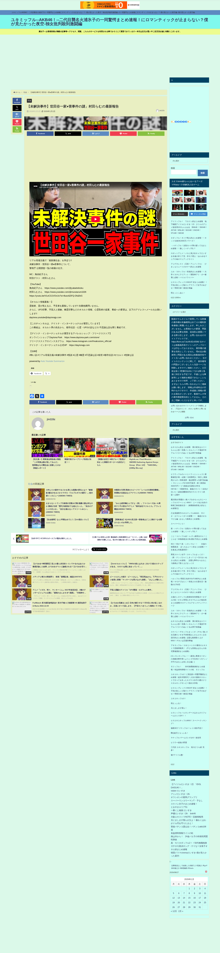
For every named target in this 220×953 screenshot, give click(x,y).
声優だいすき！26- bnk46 (183, 813)
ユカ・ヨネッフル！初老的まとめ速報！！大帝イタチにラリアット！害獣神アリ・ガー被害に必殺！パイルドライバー (189, 274)
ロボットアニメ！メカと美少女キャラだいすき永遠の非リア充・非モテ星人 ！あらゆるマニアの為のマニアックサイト (189, 571)
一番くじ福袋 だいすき (181, 810)
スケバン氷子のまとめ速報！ (184, 804)
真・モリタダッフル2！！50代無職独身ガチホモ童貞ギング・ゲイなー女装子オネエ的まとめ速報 (189, 846)
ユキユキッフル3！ (178, 698)
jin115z (162, 110)
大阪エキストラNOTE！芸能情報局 (187, 817)
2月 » (180, 911)
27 (179, 907)
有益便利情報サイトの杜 (182, 833)
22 (189, 902)
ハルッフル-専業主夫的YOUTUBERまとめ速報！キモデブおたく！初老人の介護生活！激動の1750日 (189, 581)
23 (194, 902)
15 (189, 898)
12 (173, 898)
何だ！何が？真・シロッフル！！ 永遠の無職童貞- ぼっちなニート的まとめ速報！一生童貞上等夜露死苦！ (189, 547)
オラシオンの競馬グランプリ (184, 797)
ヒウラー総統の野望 (179, 742)
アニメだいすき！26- (180, 794)
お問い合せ (189, 417)
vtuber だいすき (178, 791)
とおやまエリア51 (179, 807)
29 (189, 907)
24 (200, 902)
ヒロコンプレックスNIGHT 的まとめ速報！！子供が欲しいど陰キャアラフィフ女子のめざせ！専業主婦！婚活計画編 (189, 285)
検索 (173, 168)
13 (179, 898)
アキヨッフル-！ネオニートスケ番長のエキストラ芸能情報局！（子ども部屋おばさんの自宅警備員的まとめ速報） (189, 648)
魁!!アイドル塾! (177, 755)
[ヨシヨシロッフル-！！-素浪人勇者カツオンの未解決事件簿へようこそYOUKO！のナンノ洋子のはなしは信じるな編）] (189, 659)
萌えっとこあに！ (178, 293)
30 (194, 907)
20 (179, 902)
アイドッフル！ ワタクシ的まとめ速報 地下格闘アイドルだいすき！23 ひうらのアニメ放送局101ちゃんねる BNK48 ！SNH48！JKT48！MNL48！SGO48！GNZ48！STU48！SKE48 (189, 227)
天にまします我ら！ (179, 708)
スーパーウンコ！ (178, 524)
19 (173, 902)
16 (194, 898)
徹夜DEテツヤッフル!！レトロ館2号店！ (187, 728)
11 (205, 893)
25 (205, 902)
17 (200, 898)
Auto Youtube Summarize (52, 361)
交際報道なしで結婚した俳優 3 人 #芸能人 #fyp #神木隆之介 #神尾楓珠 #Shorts (189, 867)
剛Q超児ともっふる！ (179, 733)
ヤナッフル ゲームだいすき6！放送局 (186, 738)
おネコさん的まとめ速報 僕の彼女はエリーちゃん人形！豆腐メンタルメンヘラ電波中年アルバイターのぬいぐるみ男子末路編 (189, 450)
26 (173, 907)
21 (184, 902)
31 (200, 907)
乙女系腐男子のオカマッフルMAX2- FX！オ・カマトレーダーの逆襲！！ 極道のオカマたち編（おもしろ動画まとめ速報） (189, 516)
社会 (29, 100)
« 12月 (174, 911)
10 (200, 893)
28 (184, 907)
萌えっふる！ (176, 703)
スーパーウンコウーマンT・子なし (187, 800)
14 (184, 898)
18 (205, 898)
